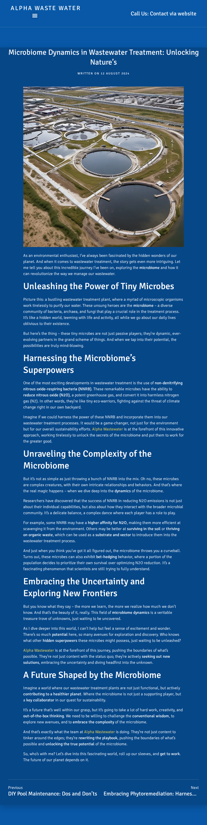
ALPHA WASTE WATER (46, 8)
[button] (35, 15)
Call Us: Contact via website (163, 13)
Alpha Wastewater (107, 429)
